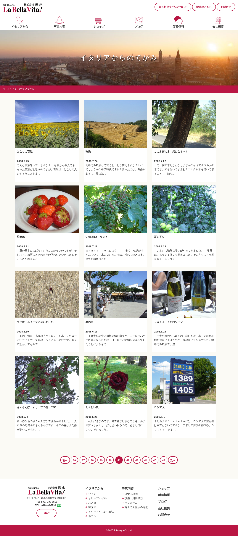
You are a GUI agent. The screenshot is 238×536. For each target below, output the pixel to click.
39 (101, 460)
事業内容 (59, 26)
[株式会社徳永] (23, 7)
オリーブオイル (97, 498)
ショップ (99, 26)
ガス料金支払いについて (173, 6)
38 (92, 460)
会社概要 (218, 26)
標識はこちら (204, 6)
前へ (65, 460)
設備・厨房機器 (134, 498)
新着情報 (178, 26)
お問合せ (226, 6)
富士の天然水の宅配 (136, 507)
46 (163, 460)
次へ (173, 460)
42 (127, 460)
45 (154, 460)
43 (136, 460)
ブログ (139, 26)
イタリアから (20, 26)
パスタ (92, 502)
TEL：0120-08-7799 (45, 505)
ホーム (6, 89)
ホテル (92, 516)
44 (145, 460)
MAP (46, 513)
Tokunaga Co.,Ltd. (123, 530)
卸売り (92, 507)
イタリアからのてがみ (101, 511)
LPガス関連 (131, 494)
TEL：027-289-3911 (46, 502)
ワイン (92, 494)
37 (83, 460)
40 (110, 460)
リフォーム (131, 502)
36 (74, 460)
